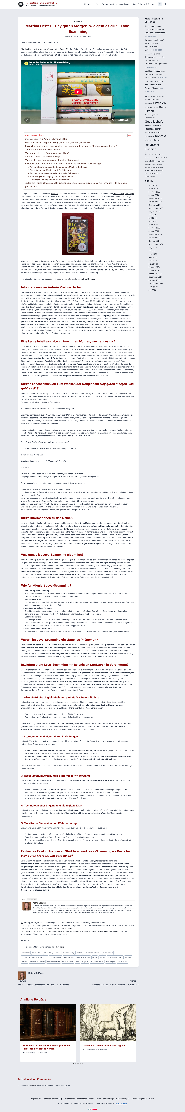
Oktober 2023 (154, 280)
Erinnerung (155, 99)
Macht (161, 154)
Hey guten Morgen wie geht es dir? (34, 957)
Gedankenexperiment (151, 115)
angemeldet (31, 1085)
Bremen (54, 194)
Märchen (161, 161)
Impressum (36, 1099)
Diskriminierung (160, 96)
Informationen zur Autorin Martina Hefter (46, 139)
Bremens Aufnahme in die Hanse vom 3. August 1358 (115, 983)
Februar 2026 (154, 192)
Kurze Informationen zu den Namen (43, 149)
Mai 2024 (152, 257)
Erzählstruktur (148, 107)
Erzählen (159, 103)
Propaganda (148, 167)
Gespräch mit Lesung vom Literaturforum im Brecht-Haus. (70, 279)
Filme (97, 4)
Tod (146, 173)
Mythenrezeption (97, 961)
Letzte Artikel (32, 899)
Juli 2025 (152, 215)
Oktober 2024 (154, 241)
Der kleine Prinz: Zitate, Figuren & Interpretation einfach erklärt (155, 74)
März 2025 (153, 225)
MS (77, 961)
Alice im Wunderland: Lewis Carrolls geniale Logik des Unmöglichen (155, 29)
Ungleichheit (122, 961)
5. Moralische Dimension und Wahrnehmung (48, 180)
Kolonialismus (155, 132)
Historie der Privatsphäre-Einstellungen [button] (113, 1099)
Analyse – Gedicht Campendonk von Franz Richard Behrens (43, 983)
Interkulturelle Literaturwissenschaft (77, 957)
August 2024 (154, 247)
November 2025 (155, 202)
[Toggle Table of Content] (128, 135)
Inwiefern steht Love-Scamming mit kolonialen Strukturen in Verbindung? (63, 163)
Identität (148, 125)
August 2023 (154, 287)
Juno (94, 957)
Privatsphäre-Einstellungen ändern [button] (79, 1099)
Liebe (156, 140)
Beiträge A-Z (143, 4)
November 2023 (155, 277)
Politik (154, 164)
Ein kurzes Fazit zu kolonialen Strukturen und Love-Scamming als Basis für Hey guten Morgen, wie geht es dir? (76, 185)
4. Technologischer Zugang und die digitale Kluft (51, 176)
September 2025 (155, 208)
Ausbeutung (36, 953)
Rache (155, 167)
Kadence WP (121, 1103)
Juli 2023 (152, 290)
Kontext (128, 957)
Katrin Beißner (73, 37)
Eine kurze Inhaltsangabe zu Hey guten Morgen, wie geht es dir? (58, 142)
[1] (35, 313)
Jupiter (102, 957)
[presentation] (48, 1022)
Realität (160, 167)
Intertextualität (153, 128)
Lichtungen (129, 194)
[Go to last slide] (23, 1032)
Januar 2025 (153, 231)
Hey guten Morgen (119, 270)
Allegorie (147, 96)
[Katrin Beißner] (26, 906)
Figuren (105, 4)
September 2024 (155, 244)
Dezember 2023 (155, 274)
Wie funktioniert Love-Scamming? (42, 156)
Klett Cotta (59, 947)
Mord (146, 161)
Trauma (150, 173)
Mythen (85, 961)
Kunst (24, 961)
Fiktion (79, 953)
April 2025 (152, 221)
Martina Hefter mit (44, 49)
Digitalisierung (68, 953)
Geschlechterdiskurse (92, 953)
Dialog (153, 96)
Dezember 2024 (155, 234)
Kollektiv (147, 132)
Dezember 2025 (155, 198)
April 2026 (152, 185)
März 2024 (153, 264)
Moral (165, 158)
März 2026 (153, 188)
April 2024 (152, 261)
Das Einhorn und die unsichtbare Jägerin (104, 1045)
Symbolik (161, 170)
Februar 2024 (154, 267)
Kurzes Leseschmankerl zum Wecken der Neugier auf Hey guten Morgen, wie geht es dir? (71, 146)
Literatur (78, 21)
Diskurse (147, 99)
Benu (58, 953)
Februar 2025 (154, 228)
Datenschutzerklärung (52, 1099)
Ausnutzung (48, 953)
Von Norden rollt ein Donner (92, 196)
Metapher (159, 158)
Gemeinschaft (149, 118)
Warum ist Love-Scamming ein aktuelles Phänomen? (52, 160)
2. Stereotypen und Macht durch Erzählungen (49, 170)
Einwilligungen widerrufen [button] (143, 1099)
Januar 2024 (153, 270)
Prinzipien (159, 164)
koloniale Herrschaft (115, 957)
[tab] (73, 1063)
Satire (147, 170)
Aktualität (26, 953)
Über (134, 4)
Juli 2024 (152, 251)
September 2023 (155, 283)
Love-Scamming (53, 961)
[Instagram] (160, 4)
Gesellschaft (108, 953)
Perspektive (148, 164)
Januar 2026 (153, 195)
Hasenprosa (118, 194)
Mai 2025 (152, 218)
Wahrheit (157, 173)
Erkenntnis (148, 103)
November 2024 (155, 238)
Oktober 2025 (154, 205)
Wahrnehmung (150, 176)
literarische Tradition (37, 961)
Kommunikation (149, 136)
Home (153, 4)
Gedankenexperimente (120, 4)
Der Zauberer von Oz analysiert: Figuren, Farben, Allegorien (154, 84)
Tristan (24, 270)
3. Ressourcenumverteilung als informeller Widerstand (53, 173)
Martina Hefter (67, 961)
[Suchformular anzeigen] (165, 4)
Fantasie (156, 107)
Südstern (60, 205)
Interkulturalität (55, 957)
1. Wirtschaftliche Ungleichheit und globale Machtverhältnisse (57, 167)
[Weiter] (132, 1032)
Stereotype (110, 961)
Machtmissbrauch (149, 158)
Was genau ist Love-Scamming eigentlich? (47, 153)
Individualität (157, 125)
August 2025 (154, 211)
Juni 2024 (152, 254)
